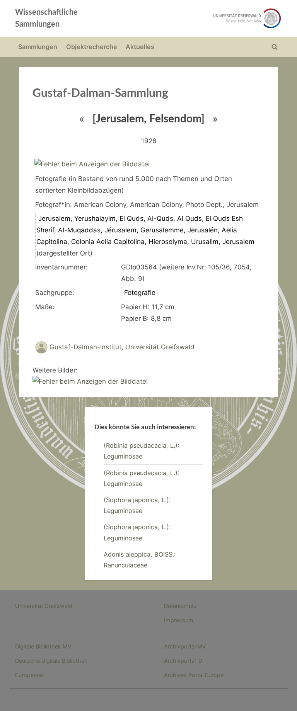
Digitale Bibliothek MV (43, 646)
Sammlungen (37, 47)
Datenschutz (180, 606)
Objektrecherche (91, 47)
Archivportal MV (185, 646)
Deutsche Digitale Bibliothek (51, 660)
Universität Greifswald (43, 606)
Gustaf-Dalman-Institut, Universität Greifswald (122, 347)
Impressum (178, 620)
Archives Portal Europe (194, 675)
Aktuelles (140, 47)
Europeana (29, 675)
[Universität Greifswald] (202, 18)
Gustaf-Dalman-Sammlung (100, 93)
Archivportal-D (183, 660)
